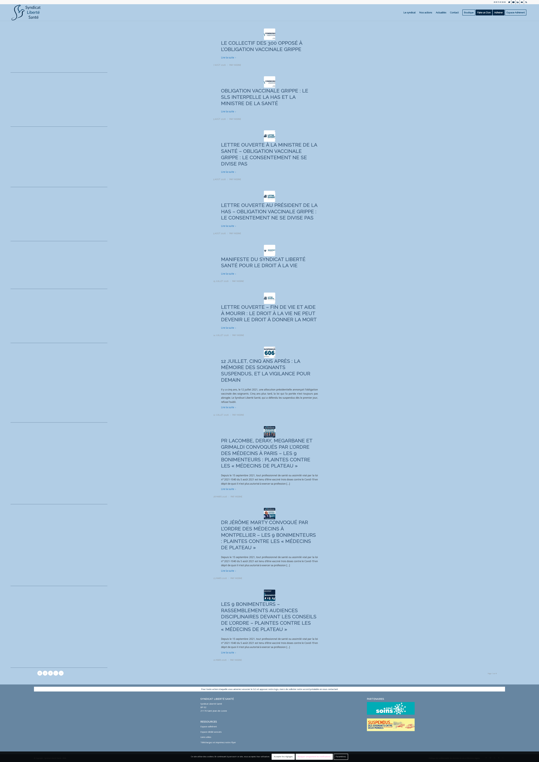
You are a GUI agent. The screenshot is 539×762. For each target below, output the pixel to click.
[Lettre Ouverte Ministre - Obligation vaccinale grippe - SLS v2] (269, 136)
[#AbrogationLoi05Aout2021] (269, 352)
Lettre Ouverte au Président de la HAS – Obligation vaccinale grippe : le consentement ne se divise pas (269, 211)
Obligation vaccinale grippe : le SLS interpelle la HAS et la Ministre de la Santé (264, 97)
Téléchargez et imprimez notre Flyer (218, 742)
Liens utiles (205, 737)
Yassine (237, 65)
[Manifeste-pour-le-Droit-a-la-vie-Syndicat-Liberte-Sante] (269, 250)
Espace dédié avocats (211, 731)
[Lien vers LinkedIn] (518, 2)
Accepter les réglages (283, 756)
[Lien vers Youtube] (513, 2)
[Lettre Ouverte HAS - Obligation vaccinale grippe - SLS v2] (269, 196)
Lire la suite (227, 57)
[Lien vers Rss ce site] (526, 2)
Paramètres (341, 756)
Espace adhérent (208, 726)
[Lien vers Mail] (522, 2)
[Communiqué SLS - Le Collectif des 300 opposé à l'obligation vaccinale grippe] (269, 34)
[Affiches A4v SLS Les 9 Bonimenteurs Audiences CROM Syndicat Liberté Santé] (269, 432)
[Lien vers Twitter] (509, 2)
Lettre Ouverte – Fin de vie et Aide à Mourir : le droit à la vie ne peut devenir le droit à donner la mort (269, 313)
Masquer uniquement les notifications (314, 756)
